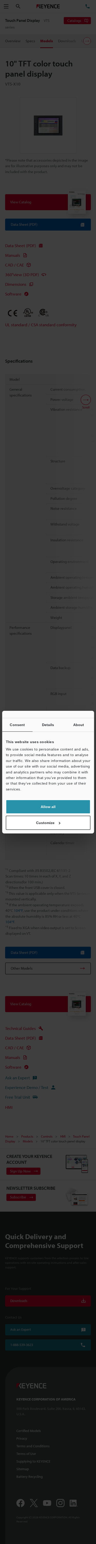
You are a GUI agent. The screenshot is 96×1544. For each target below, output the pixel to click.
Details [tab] (48, 725)
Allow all (48, 807)
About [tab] (78, 725)
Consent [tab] (17, 725)
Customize (45, 823)
